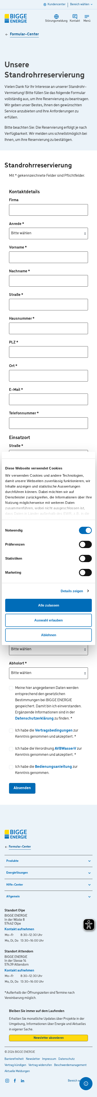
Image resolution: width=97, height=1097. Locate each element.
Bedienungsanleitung (54, 767)
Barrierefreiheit (14, 1059)
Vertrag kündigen (15, 1065)
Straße (16, 295)
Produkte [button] (12, 861)
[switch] (85, 544)
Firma (13, 200)
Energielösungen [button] (17, 873)
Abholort (18, 664)
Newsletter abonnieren (49, 1038)
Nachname (19, 271)
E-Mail (16, 390)
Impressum (49, 1059)
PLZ (13, 343)
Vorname (18, 248)
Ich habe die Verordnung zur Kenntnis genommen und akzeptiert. (48, 752)
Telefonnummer (24, 413)
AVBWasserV (66, 749)
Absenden (22, 788)
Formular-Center (24, 34)
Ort (13, 366)
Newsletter (33, 1059)
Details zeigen (72, 591)
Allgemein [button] (13, 896)
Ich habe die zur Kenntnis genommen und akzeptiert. (46, 734)
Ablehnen (48, 635)
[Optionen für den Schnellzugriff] (85, 1083)
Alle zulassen (48, 605)
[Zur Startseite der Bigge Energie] (16, 18)
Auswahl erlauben (48, 620)
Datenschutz (66, 1059)
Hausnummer (22, 319)
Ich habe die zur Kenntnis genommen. (46, 770)
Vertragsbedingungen (54, 731)
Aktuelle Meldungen (17, 1071)
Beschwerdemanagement (70, 1065)
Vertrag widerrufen (40, 1065)
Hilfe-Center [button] (14, 885)
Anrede (16, 224)
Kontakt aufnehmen (19, 929)
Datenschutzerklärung (34, 719)
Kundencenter (56, 4)
